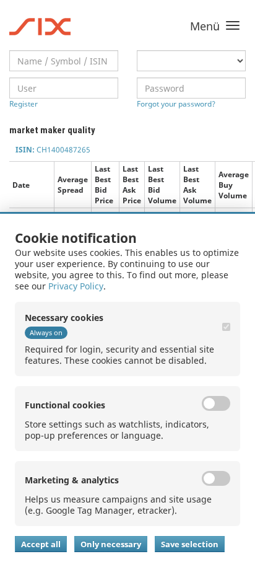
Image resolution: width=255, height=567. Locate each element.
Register (23, 104)
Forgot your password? (176, 104)
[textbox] (63, 60)
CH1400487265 (52, 149)
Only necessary (110, 544)
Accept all (41, 544)
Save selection (189, 544)
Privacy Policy (75, 286)
